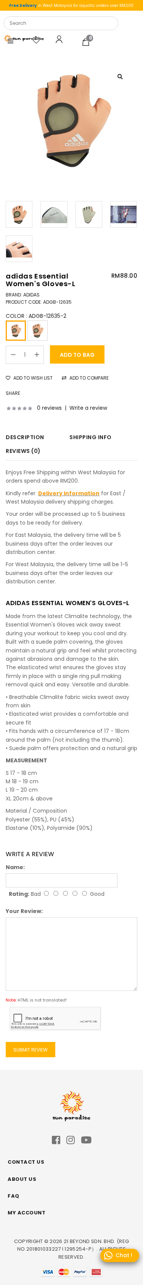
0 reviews (49, 408)
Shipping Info (90, 437)
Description (25, 437)
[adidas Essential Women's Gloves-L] (71, 119)
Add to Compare (88, 378)
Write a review (88, 408)
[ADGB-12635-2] (16, 330)
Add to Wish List (32, 378)
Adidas (31, 294)
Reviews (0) (23, 451)
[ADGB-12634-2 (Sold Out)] (37, 330)
